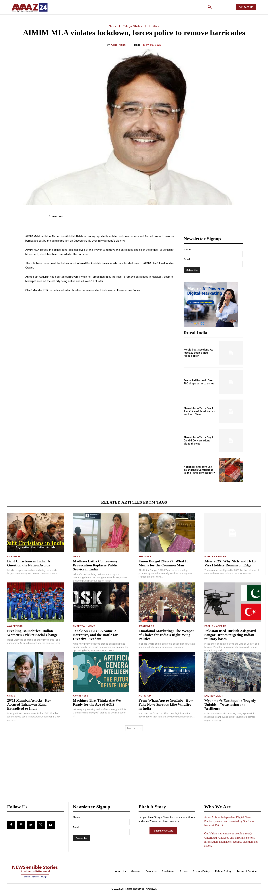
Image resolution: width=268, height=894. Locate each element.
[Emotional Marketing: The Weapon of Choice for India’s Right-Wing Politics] (167, 602)
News (112, 26)
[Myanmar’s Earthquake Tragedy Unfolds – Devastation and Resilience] (232, 672)
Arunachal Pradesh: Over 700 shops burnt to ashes (199, 382)
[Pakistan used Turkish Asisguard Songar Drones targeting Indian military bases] (232, 602)
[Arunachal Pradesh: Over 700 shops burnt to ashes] (231, 382)
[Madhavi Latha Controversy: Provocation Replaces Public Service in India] (101, 532)
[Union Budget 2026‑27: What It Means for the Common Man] (167, 532)
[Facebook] (11, 825)
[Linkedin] (31, 825)
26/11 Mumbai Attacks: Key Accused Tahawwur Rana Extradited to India (29, 704)
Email (187, 259)
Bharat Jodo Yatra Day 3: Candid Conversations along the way (199, 440)
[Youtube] (51, 825)
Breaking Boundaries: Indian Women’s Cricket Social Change (32, 633)
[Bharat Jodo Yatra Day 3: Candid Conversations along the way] (231, 441)
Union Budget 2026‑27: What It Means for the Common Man (163, 563)
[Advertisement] (134, 774)
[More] (216, 216)
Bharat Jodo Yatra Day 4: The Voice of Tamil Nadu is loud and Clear (199, 411)
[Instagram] (21, 825)
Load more (132, 728)
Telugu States (132, 26)
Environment (213, 696)
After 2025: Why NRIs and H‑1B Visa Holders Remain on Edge (230, 563)
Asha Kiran (118, 44)
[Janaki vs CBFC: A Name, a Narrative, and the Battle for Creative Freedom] (101, 602)
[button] (209, 7)
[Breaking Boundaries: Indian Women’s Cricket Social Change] (35, 602)
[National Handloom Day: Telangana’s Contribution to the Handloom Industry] (231, 470)
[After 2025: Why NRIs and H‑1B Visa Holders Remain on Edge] (232, 532)
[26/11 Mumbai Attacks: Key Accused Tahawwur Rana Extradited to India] (35, 672)
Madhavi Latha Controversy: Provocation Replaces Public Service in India (96, 565)
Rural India (195, 332)
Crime (11, 696)
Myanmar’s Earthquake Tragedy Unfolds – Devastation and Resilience (230, 705)
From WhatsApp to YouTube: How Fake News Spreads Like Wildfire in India (166, 704)
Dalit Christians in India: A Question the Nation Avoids (28, 563)
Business (145, 556)
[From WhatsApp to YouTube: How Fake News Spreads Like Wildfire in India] (167, 672)
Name (187, 249)
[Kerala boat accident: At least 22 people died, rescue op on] (231, 353)
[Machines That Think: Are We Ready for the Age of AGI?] (101, 672)
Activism (13, 556)
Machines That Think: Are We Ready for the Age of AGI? (97, 702)
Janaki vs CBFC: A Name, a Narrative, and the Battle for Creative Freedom (95, 635)
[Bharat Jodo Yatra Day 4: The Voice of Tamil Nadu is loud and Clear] (231, 411)
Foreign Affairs (215, 556)
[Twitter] (41, 825)
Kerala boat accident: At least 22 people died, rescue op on (198, 352)
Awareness (15, 626)
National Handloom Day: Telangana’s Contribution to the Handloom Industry (199, 469)
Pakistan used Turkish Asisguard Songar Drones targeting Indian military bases (230, 635)
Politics (154, 26)
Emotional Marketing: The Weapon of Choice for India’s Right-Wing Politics (167, 635)
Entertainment (84, 626)
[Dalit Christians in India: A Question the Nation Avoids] (35, 532)
